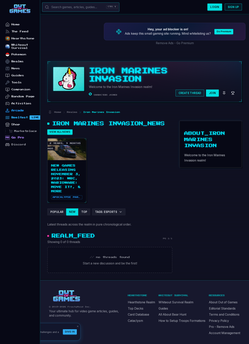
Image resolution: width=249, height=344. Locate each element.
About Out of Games (223, 302)
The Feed (19, 31)
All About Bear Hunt (172, 314)
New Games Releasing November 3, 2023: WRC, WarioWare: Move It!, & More (66, 178)
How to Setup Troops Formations (182, 321)
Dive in (70, 331)
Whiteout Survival (19, 46)
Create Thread (190, 93)
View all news (59, 131)
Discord (18, 144)
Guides (163, 308)
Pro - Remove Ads (221, 327)
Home (15, 24)
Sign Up (233, 7)
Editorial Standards (222, 308)
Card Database (138, 314)
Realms (17, 61)
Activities (21, 103)
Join (212, 93)
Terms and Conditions (224, 314)
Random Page (23, 96)
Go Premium (224, 31)
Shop (15, 124)
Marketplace (25, 131)
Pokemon (18, 54)
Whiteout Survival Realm (176, 302)
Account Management (224, 333)
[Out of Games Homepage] (66, 296)
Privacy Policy (219, 321)
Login (214, 7)
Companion (20, 89)
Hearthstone (22, 38)
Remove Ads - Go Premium (175, 43)
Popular (57, 211)
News (15, 68)
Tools (16, 82)
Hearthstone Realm (141, 302)
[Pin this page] (50, 112)
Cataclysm (135, 321)
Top (84, 211)
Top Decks (135, 308)
